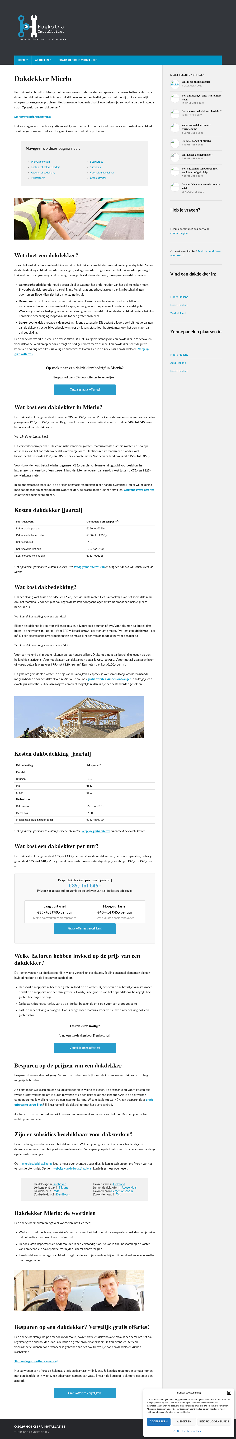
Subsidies (95, 167)
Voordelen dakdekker (102, 172)
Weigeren (184, 1421)
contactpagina (179, 233)
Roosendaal (129, 1187)
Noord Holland (179, 297)
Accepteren (159, 1421)
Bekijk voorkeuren (214, 1421)
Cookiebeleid (179, 1431)
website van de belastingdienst (72, 1168)
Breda (55, 1191)
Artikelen (42, 60)
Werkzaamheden (40, 162)
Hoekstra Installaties (45, 1426)
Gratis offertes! (98, 178)
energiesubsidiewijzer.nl (36, 1163)
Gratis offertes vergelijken (78, 60)
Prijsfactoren (38, 178)
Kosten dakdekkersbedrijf (45, 167)
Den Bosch (63, 1194)
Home (21, 60)
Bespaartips (96, 162)
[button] (229, 1393)
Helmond (119, 1184)
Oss (118, 1194)
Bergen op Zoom (122, 1191)
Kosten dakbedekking (43, 172)
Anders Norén (40, 1432)
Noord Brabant (179, 305)
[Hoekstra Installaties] (118, 28)
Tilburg (63, 1187)
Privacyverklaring (194, 1431)
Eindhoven (59, 1184)
